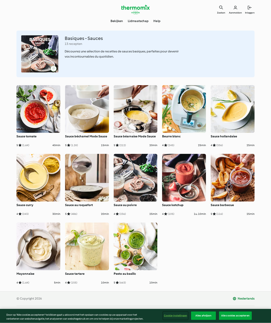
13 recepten (73, 44)
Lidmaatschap (138, 21)
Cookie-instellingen (175, 315)
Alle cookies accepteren (235, 315)
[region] (135, 316)
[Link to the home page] (135, 9)
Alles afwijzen (203, 315)
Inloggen (250, 12)
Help (156, 21)
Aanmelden (235, 12)
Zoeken (221, 12)
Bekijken (117, 21)
